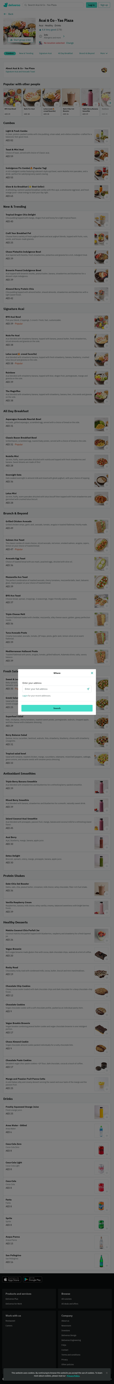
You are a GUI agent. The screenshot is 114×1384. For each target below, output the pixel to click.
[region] (57, 1374)
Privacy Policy (73, 1376)
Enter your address (32, 683)
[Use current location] (88, 689)
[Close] (92, 673)
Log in (25, 695)
